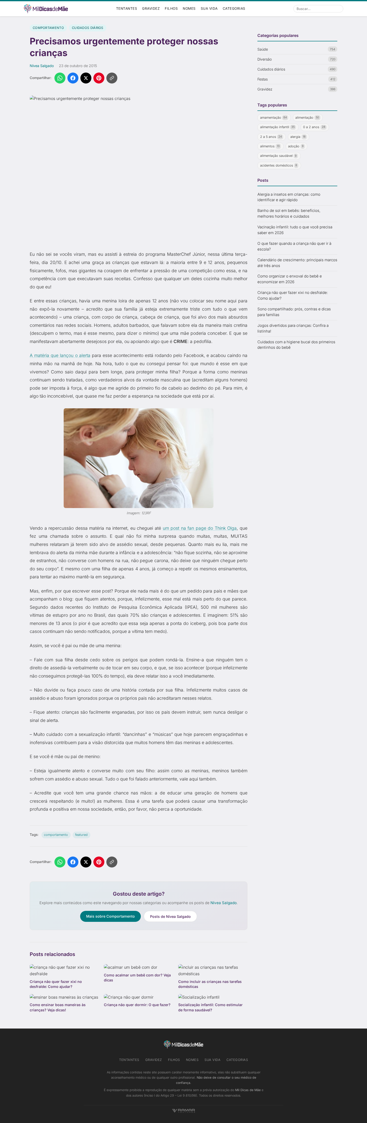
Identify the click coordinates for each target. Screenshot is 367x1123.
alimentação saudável (278, 156)
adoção (296, 146)
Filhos (171, 8)
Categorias (234, 8)
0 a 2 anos (314, 127)
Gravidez (151, 8)
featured (81, 835)
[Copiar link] (111, 78)
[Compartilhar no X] (85, 78)
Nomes (189, 8)
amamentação (273, 117)
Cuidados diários (87, 28)
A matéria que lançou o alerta (60, 355)
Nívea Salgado (42, 66)
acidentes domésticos (278, 165)
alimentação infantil (277, 127)
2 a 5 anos (271, 136)
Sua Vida (209, 8)
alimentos (270, 146)
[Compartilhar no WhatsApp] (59, 78)
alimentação (307, 117)
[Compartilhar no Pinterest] (98, 78)
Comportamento (48, 28)
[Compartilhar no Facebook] (72, 78)
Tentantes (126, 8)
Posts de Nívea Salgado (170, 916)
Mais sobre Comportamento (110, 916)
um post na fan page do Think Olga (200, 528)
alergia (298, 136)
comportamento (56, 835)
